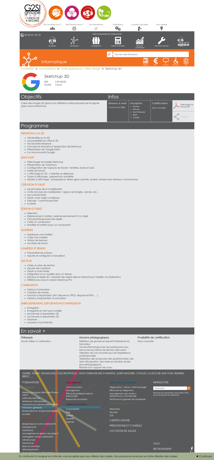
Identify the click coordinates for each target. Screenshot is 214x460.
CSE (111, 415)
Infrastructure (28, 440)
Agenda (145, 65)
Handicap (176, 65)
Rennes (136, 109)
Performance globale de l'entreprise (127, 399)
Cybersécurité (29, 427)
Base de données (31, 446)
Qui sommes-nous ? (52, 24)
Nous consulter (159, 108)
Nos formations (96, 24)
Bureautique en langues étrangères (40, 411)
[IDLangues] (183, 40)
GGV (156, 443)
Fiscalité (70, 418)
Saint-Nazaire (139, 112)
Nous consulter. (146, 341)
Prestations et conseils (126, 425)
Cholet (136, 117)
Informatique (74, 46)
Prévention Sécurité (162, 46)
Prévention (115, 409)
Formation (27, 68)
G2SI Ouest (67, 11)
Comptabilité (72, 409)
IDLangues (52, 46)
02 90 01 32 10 (32, 34)
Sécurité (114, 412)
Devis (155, 65)
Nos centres (161, 24)
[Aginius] (183, 45)
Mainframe (27, 430)
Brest (135, 115)
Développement (30, 449)
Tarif (186, 65)
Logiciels (70, 422)
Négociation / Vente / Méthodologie (128, 387)
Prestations (118, 24)
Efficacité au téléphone (121, 390)
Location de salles (139, 24)
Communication (74, 387)
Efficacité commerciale (140, 46)
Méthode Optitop (31, 398)
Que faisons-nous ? (74, 24)
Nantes (136, 106)
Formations (30, 382)
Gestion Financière (118, 46)
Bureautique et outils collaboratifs (39, 424)
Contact (165, 65)
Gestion (70, 415)
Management (96, 46)
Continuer (204, 456)
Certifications (120, 420)
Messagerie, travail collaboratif (37, 436)
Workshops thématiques (34, 401)
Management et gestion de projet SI (40, 433)
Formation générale (32, 407)
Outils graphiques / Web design (80, 68)
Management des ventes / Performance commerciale (123, 394)
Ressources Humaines (76, 399)
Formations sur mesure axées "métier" (40, 404)
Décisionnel (28, 443)
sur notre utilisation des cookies (160, 456)
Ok (189, 388)
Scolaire (26, 414)
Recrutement (162, 448)
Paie (68, 412)
